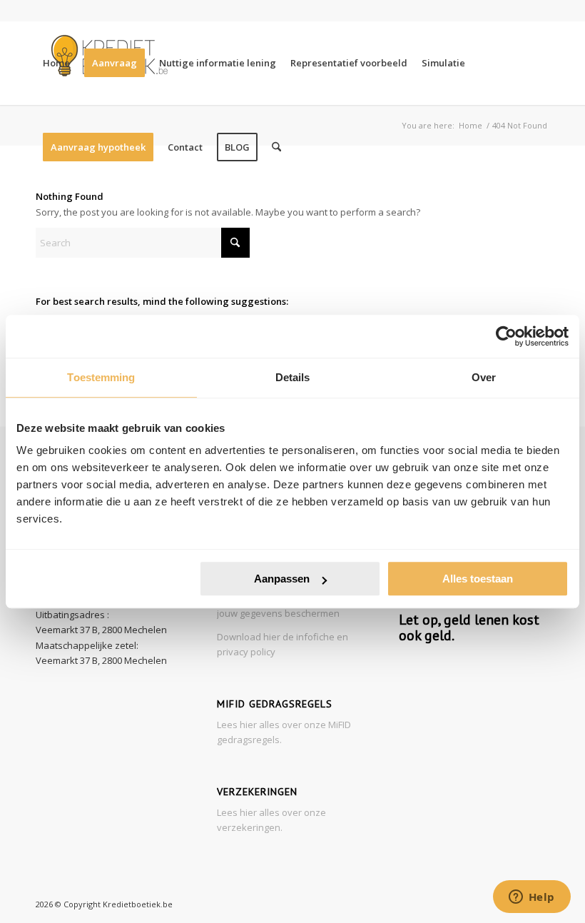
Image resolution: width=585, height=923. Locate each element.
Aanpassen (282, 579)
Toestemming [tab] (101, 377)
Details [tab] (292, 377)
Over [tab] (484, 377)
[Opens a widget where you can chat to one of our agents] (531, 898)
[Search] (276, 147)
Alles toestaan (477, 579)
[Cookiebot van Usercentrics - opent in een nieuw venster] (506, 336)
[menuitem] (56, 63)
